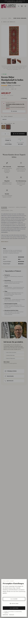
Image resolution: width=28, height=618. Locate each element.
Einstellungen (14, 603)
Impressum (11, 614)
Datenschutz (5, 614)
